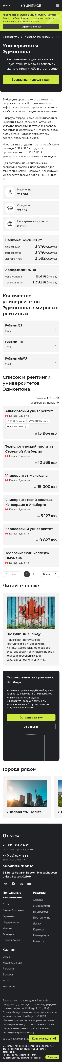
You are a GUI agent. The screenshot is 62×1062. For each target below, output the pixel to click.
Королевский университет (29, 529)
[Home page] (31, 5)
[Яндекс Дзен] (13, 883)
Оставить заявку (31, 717)
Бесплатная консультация (31, 79)
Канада (13, 415)
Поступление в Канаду (24, 634)
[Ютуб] (29, 883)
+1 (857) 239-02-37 (16, 845)
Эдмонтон (24, 415)
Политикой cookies (31, 1058)
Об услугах (31, 726)
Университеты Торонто (24, 812)
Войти (6, 5)
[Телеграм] (5, 883)
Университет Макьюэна (26, 476)
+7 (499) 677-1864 (15, 855)
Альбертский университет (29, 411)
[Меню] (55, 5)
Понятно (52, 1057)
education (19, 866)
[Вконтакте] (21, 883)
